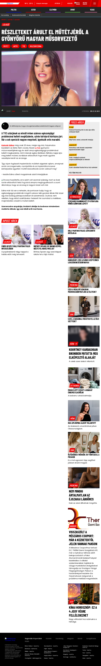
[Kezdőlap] (10, 3)
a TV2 (37, 148)
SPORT (72, 10)
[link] (7, 242)
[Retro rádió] (76, 3)
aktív (15, 46)
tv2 (23, 46)
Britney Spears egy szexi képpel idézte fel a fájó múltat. (47, 253)
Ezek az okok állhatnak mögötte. (83, 503)
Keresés (69, 3)
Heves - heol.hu (48, 658)
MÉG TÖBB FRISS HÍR (75, 173)
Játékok (57, 3)
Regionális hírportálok (33, 639)
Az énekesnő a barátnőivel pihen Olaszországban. (82, 427)
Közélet (49, 639)
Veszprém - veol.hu (88, 655)
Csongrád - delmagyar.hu (33, 658)
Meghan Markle (34, 15)
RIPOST (3, 20)
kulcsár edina (35, 46)
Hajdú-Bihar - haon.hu (51, 655)
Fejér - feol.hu (48, 648)
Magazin (70, 639)
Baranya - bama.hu (31, 648)
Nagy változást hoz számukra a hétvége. (83, 620)
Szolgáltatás (91, 639)
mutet (6, 46)
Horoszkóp (5, 15)
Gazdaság (59, 639)
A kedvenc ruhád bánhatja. (80, 395)
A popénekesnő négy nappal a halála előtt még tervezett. (14, 253)
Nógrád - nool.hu (68, 654)
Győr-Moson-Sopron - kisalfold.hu (51, 652)
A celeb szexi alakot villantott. (82, 361)
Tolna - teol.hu (86, 650)
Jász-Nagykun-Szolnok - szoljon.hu (71, 646)
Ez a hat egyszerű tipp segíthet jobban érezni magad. (81, 461)
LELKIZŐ (17, 20)
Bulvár (80, 639)
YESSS (92, 10)
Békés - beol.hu (29, 651)
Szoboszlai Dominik (19, 15)
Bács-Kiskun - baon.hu (32, 646)
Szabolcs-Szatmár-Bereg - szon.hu (90, 646)
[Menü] (94, 3)
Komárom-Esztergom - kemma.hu (70, 650)
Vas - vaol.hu (86, 653)
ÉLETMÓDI (53, 10)
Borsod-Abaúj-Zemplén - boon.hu (32, 654)
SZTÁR (33, 10)
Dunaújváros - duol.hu (51, 646)
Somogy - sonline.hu (69, 657)
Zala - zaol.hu (86, 658)
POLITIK (13, 10)
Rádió (27, 641)
